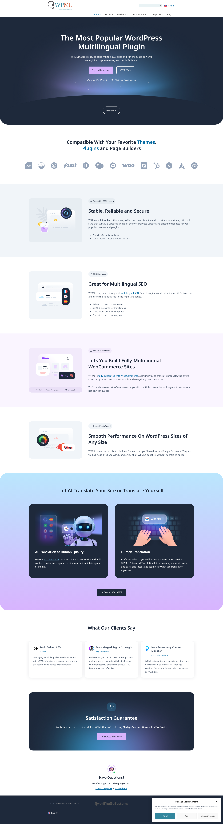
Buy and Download (101, 70)
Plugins (90, 148)
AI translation (51, 559)
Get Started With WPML (111, 592)
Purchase (121, 14)
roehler (43, 651)
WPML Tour (125, 70)
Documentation (139, 14)
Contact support (103, 788)
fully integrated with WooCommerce (118, 375)
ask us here (121, 788)
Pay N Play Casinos (159, 655)
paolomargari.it (102, 651)
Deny (187, 816)
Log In (171, 5)
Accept (165, 816)
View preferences (208, 816)
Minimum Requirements (125, 80)
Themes (146, 142)
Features (109, 14)
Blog (169, 14)
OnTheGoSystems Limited (67, 803)
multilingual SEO (130, 293)
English (54, 812)
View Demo (111, 110)
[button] (216, 801)
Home (96, 14)
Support (157, 14)
